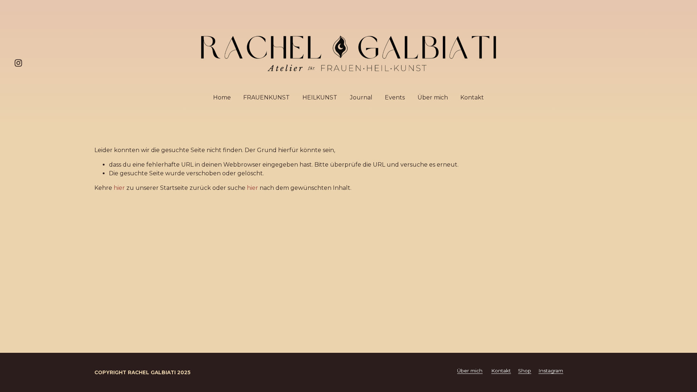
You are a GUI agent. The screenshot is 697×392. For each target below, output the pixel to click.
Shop (524, 370)
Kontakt (472, 97)
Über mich (432, 97)
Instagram (550, 370)
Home (222, 97)
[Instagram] (18, 63)
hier (119, 187)
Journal (361, 97)
